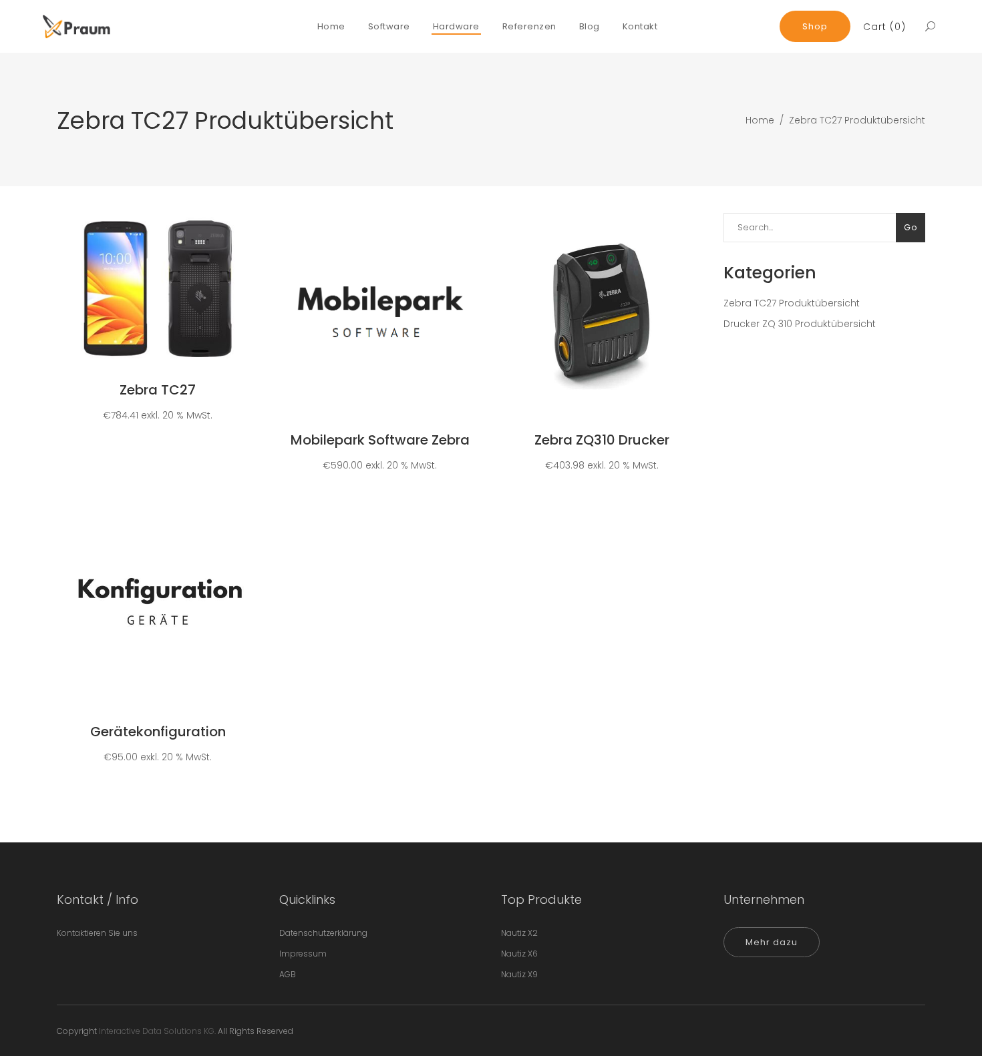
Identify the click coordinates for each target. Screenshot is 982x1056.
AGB (287, 974)
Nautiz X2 (519, 933)
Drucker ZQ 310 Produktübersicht (799, 323)
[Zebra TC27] (158, 288)
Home (760, 120)
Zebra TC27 (158, 389)
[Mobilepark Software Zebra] (379, 314)
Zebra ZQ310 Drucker (601, 440)
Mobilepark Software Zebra (380, 440)
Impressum (303, 953)
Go (910, 227)
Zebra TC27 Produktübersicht (791, 303)
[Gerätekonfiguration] (158, 605)
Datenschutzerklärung (323, 933)
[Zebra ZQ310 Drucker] (602, 314)
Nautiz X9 (519, 974)
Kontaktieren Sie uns (97, 933)
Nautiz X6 (519, 953)
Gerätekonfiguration (158, 731)
